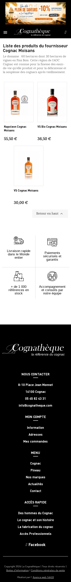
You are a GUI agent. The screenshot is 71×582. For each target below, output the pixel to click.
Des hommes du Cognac (35, 513)
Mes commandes (35, 441)
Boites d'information (17, 570)
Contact (35, 491)
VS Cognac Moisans (26, 190)
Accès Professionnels (35, 534)
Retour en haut (50, 213)
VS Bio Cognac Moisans (52, 126)
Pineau (35, 470)
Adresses (36, 434)
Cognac (35, 463)
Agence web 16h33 (43, 577)
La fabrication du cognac (35, 527)
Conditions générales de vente (48, 570)
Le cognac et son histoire (35, 520)
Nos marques (35, 477)
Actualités (35, 484)
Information (35, 428)
